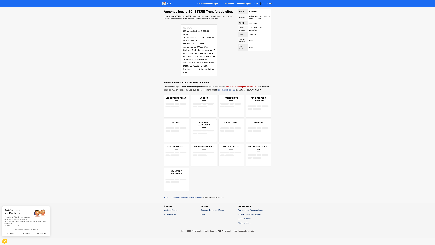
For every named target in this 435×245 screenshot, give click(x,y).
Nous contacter (170, 214)
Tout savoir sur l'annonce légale (250, 210)
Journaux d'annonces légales (212, 210)
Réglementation (244, 223)
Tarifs (203, 214)
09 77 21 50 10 (267, 3)
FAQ (256, 3)
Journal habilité (228, 3)
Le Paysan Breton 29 (226, 89)
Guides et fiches (244, 218)
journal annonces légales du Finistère (241, 86)
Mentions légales (170, 210)
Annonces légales (244, 3)
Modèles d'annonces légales (249, 214)
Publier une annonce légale (207, 3)
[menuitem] (207, 3)
